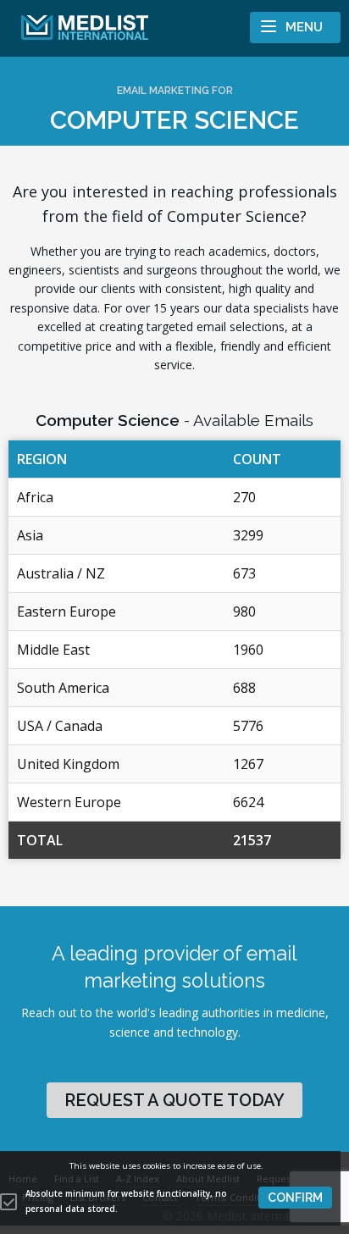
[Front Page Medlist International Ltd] (78, 27)
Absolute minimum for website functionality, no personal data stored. (125, 1201)
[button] (295, 1198)
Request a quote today (174, 1100)
